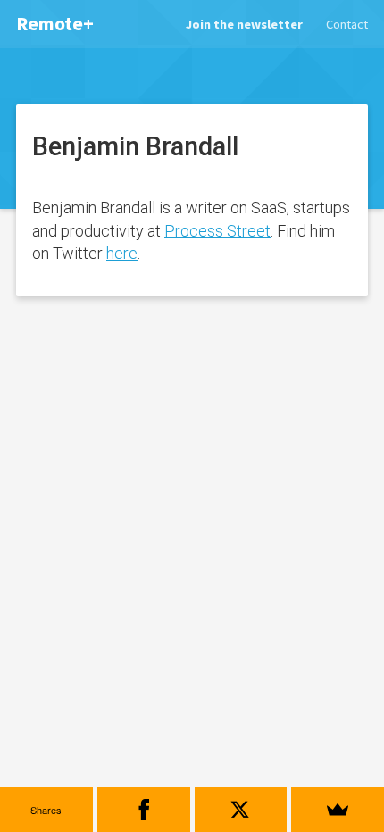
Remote (55, 24)
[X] (241, 809)
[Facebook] (143, 809)
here (122, 253)
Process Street (217, 230)
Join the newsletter (244, 24)
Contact (347, 24)
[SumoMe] (337, 809)
